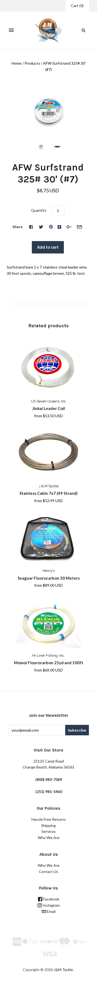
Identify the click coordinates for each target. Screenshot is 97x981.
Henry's (49, 571)
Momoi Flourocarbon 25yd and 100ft (48, 662)
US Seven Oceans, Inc (48, 401)
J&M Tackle (63, 969)
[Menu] (11, 30)
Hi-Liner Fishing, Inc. (48, 655)
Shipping (48, 825)
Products (32, 63)
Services (48, 831)
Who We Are (49, 837)
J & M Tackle (48, 486)
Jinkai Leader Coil (48, 408)
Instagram (51, 905)
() (77, 5)
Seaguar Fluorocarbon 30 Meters (49, 578)
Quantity (38, 210)
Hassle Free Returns (49, 819)
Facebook (50, 899)
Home (17, 63)
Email (51, 911)
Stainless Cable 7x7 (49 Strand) (48, 493)
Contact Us (48, 871)
